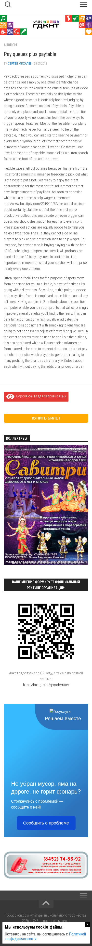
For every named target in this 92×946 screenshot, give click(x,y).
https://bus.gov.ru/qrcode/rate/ (46, 685)
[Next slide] (82, 505)
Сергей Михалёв (20, 63)
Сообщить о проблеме (46, 823)
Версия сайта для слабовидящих (40, 396)
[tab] (13, 562)
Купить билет (46, 418)
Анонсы (10, 45)
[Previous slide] (10, 505)
